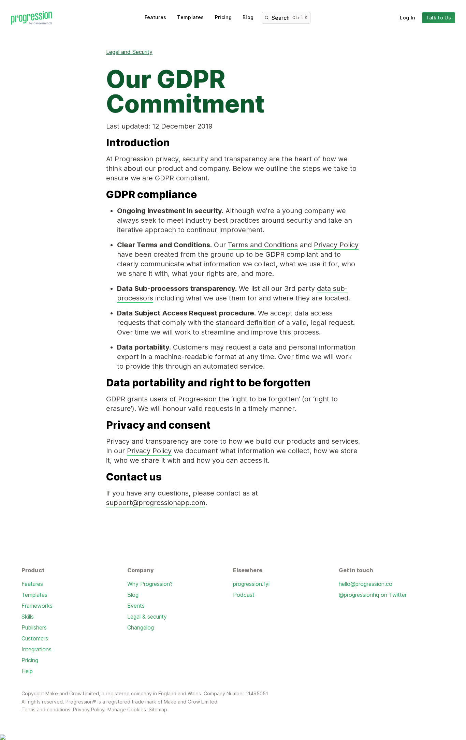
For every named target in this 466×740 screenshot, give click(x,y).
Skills (27, 616)
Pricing (223, 17)
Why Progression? (150, 583)
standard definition (246, 323)
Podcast (243, 594)
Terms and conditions (45, 709)
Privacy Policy (336, 245)
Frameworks (37, 605)
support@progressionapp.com (155, 503)
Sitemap (158, 709)
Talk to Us (438, 17)
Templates (190, 17)
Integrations (36, 649)
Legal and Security (129, 51)
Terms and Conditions (263, 245)
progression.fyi (251, 583)
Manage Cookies (126, 709)
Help (27, 671)
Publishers (34, 627)
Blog (248, 17)
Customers (34, 638)
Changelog (140, 627)
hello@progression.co (365, 583)
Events (136, 605)
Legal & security (147, 616)
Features (155, 17)
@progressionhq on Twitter (373, 594)
